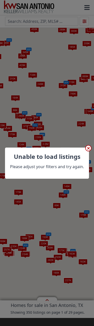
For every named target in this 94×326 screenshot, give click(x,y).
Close (88, 148)
